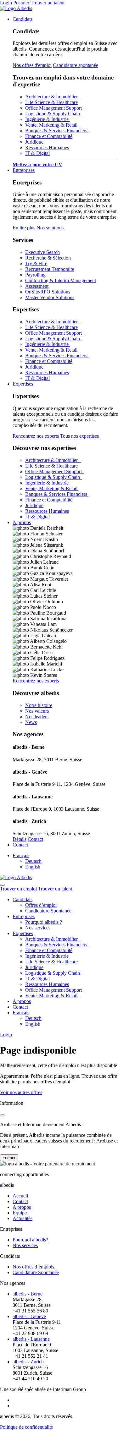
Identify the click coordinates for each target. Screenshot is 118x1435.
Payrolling (35, 274)
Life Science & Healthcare (51, 102)
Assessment (36, 286)
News (31, 722)
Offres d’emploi (41, 905)
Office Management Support (54, 108)
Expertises (23, 383)
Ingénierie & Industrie (47, 119)
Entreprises (24, 170)
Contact (35, 839)
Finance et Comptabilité (48, 136)
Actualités (22, 1218)
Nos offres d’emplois (33, 1266)
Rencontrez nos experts (36, 436)
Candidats (22, 19)
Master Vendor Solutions (49, 297)
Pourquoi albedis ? (43, 922)
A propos (22, 522)
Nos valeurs (37, 711)
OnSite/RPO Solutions (47, 291)
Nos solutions (50, 227)
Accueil (20, 1195)
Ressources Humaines (47, 147)
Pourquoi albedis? (30, 1239)
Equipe (20, 1212)
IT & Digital (37, 153)
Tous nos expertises (79, 436)
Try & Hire (36, 263)
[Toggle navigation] (2, 885)
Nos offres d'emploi (32, 65)
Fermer (9, 1157)
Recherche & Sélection (48, 257)
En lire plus (24, 227)
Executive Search (42, 252)
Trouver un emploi (18, 888)
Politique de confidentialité (26, 1427)
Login (6, 2)
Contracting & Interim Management (60, 280)
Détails (19, 839)
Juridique (34, 142)
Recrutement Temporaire (49, 269)
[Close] (2, 1115)
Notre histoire (38, 705)
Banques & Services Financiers (56, 130)
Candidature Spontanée (48, 910)
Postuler (21, 2)
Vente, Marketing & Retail (51, 125)
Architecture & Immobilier (53, 96)
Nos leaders (36, 716)
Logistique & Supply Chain (53, 113)
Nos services (37, 927)
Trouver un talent (48, 2)
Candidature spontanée (75, 65)
